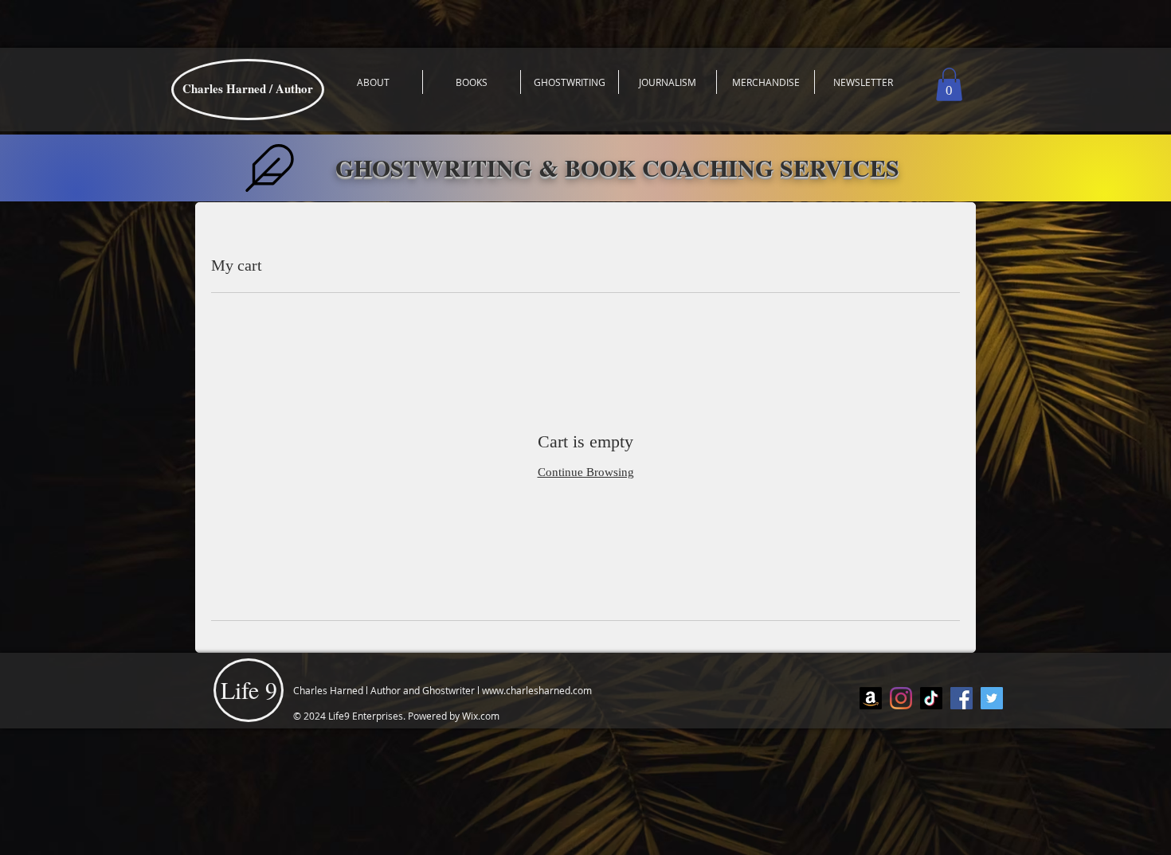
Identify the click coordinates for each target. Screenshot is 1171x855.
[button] (949, 84)
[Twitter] (992, 698)
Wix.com (480, 715)
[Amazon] (871, 698)
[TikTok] (931, 698)
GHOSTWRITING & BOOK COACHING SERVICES (617, 167)
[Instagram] (901, 698)
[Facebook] (961, 698)
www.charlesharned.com (537, 690)
